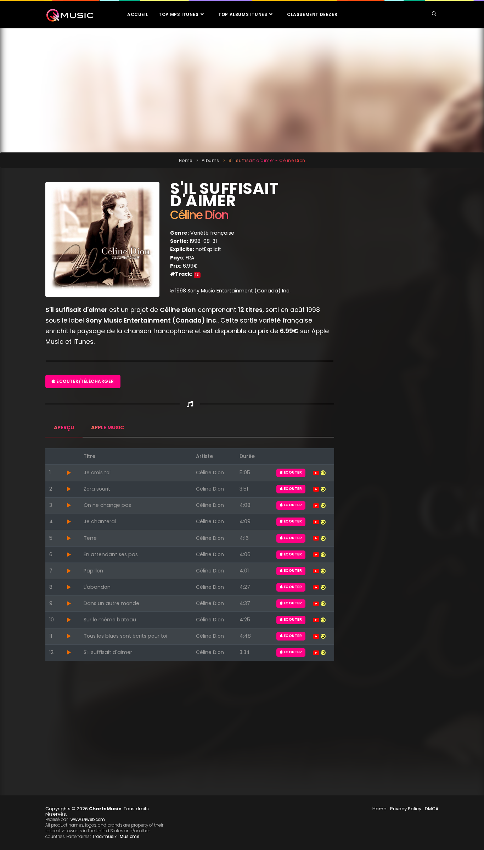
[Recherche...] (434, 14)
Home (185, 160)
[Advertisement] (242, 90)
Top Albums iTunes (243, 14)
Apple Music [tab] (107, 427)
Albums (210, 160)
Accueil (137, 14)
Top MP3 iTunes (179, 14)
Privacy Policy (405, 808)
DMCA (432, 808)
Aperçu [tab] (64, 427)
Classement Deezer (312, 14)
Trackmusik (104, 836)
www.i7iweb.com (88, 819)
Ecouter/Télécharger (84, 381)
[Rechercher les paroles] (323, 472)
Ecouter (292, 472)
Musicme (129, 836)
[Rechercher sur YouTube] (317, 472)
